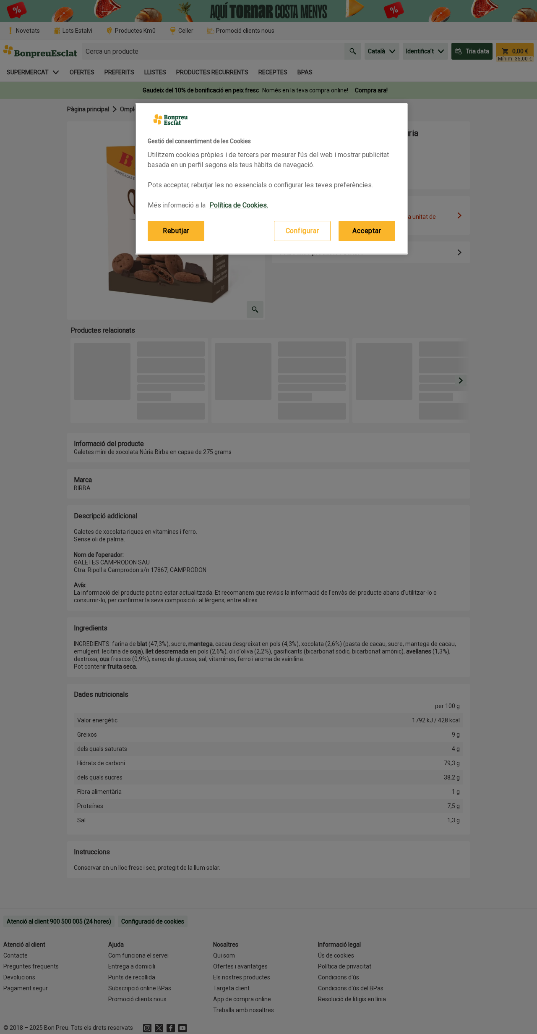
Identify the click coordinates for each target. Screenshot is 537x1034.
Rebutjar (176, 231)
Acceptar (366, 231)
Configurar (302, 231)
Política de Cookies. (238, 205)
